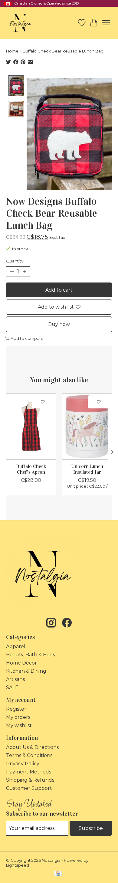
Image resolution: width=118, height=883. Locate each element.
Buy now (59, 324)
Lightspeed (17, 865)
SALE (12, 687)
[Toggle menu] (106, 23)
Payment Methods (28, 772)
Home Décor (21, 663)
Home (12, 51)
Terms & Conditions (29, 755)
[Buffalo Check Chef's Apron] (31, 426)
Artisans (15, 679)
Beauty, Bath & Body (31, 655)
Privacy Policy (22, 763)
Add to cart (59, 290)
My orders (18, 717)
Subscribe (91, 828)
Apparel (15, 646)
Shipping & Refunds (30, 780)
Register (16, 709)
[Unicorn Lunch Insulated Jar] (87, 426)
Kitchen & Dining (26, 671)
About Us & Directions (32, 747)
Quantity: (15, 261)
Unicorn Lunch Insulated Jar (87, 469)
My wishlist (19, 725)
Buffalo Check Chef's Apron (31, 469)
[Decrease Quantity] (12, 272)
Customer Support (29, 788)
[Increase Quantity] (24, 272)
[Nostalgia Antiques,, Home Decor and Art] (20, 22)
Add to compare (27, 338)
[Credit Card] (58, 874)
